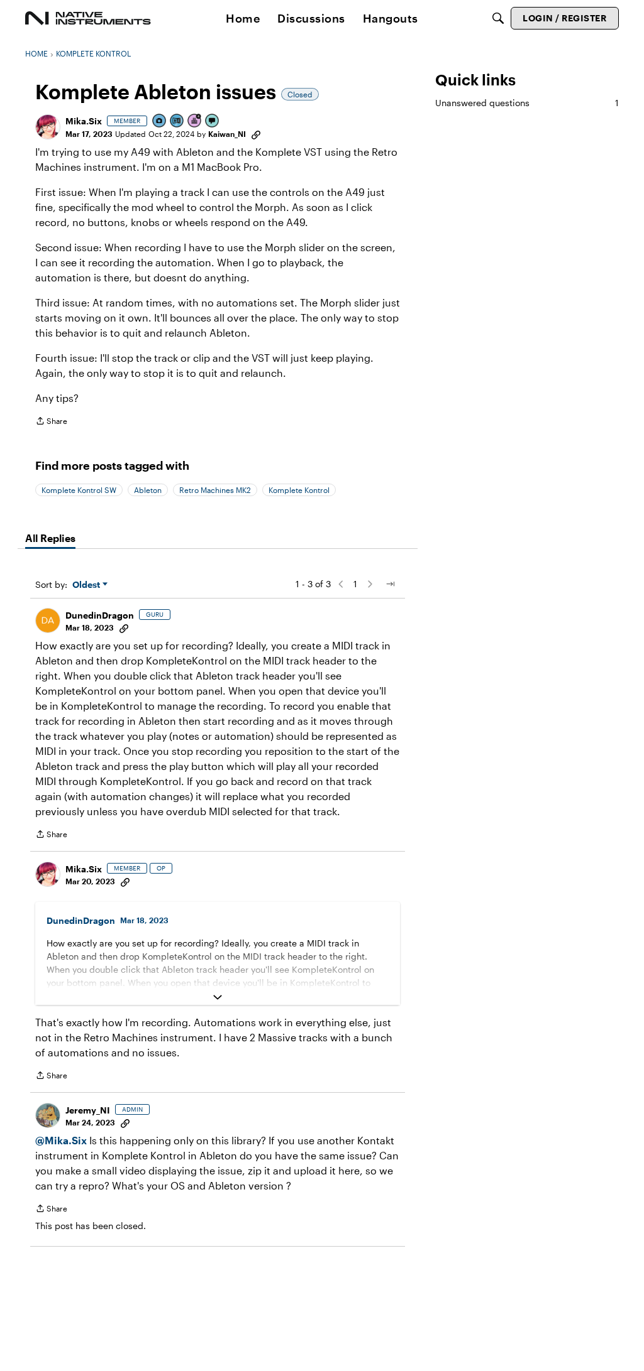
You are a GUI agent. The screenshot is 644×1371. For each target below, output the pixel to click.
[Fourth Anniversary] (195, 121)
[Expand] (217, 997)
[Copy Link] (256, 133)
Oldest (87, 585)
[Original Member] (177, 121)
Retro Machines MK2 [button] (215, 489)
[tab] (50, 538)
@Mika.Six (61, 1140)
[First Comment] (212, 121)
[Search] (498, 18)
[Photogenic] (159, 121)
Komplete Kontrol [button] (299, 489)
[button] (47, 126)
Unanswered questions (527, 102)
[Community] (88, 18)
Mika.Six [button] (83, 121)
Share (51, 422)
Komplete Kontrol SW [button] (79, 489)
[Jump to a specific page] (390, 584)
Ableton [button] (148, 489)
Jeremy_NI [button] (87, 1110)
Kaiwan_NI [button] (227, 133)
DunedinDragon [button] (99, 615)
